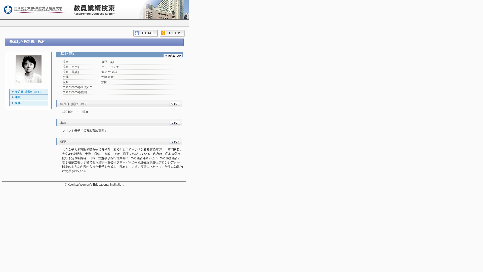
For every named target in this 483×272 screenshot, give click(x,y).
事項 (18, 97)
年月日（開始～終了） (29, 91)
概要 (18, 103)
